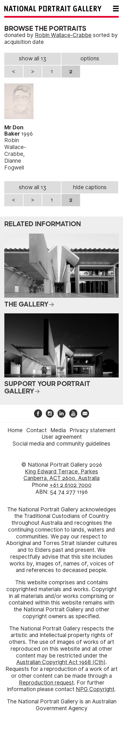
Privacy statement (93, 430)
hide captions (90, 187)
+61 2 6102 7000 (70, 485)
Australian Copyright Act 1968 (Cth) (61, 662)
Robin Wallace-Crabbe (63, 35)
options (89, 58)
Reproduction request (46, 682)
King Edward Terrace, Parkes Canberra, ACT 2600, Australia (61, 475)
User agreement (61, 437)
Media (58, 430)
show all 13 (32, 58)
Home (15, 430)
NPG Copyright (95, 689)
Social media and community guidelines (61, 443)
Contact (36, 430)
